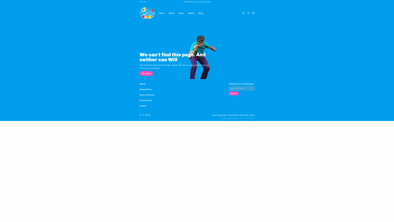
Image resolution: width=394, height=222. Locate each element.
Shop (200, 13)
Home (161, 13)
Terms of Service (147, 95)
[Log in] (247, 13)
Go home (146, 73)
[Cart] (252, 13)
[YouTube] (149, 115)
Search (143, 84)
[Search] (243, 13)
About (171, 13)
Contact (143, 106)
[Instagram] (143, 115)
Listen (181, 13)
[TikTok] (141, 115)
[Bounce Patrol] (147, 13)
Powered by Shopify (227, 118)
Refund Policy (146, 89)
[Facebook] (146, 115)
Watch (191, 13)
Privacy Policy (146, 100)
